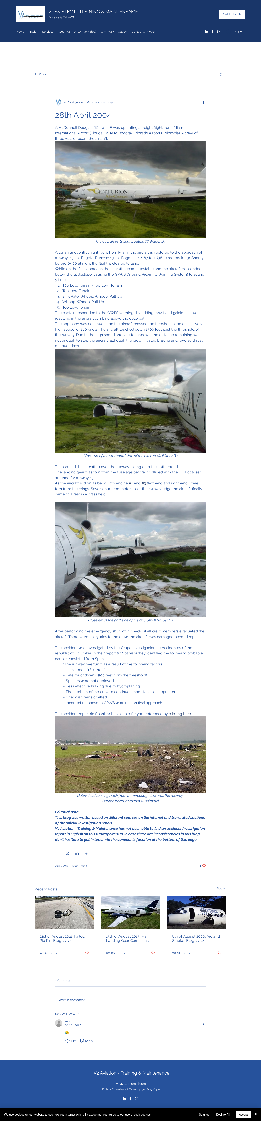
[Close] (256, 1114)
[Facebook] (213, 32)
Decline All (223, 1114)
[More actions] (203, 102)
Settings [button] (204, 1114)
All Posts (40, 74)
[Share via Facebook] (57, 853)
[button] (221, 74)
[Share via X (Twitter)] (67, 853)
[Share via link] (87, 853)
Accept (243, 1114)
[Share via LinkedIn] (77, 853)
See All (221, 888)
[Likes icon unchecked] (67, 1040)
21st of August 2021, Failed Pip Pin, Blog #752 (62, 938)
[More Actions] (203, 1023)
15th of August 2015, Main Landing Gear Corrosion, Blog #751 (128, 938)
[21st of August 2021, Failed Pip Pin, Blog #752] (64, 912)
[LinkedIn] (207, 32)
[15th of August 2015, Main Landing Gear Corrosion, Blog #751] (130, 912)
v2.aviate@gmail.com (131, 1084)
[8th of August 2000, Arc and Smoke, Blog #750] (196, 912)
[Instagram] (219, 32)
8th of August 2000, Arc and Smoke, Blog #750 (196, 938)
